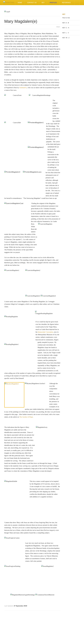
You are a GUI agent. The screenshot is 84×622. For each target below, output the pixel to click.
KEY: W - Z (65, 38)
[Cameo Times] (8, 2)
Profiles (53, 2)
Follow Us (66, 2)
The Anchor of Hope (26, 417)
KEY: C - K (65, 28)
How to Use (66, 18)
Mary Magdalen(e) (20, 21)
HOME (20, 2)
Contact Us (31, 2)
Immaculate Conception (45, 332)
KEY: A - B (65, 23)
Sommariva (23, 87)
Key (43, 2)
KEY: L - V (65, 33)
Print (58, 27)
